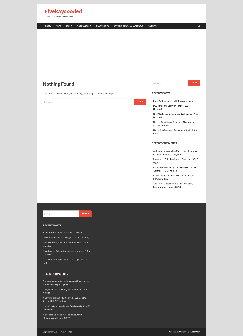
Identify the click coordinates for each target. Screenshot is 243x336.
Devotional (102, 26)
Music (69, 26)
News (58, 26)
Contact (153, 26)
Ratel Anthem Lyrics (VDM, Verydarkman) (173, 101)
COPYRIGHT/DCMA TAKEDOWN (129, 26)
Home (48, 26)
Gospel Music (84, 26)
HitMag (196, 332)
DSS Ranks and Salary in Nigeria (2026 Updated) (66, 237)
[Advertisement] (121, 54)
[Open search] (199, 26)
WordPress (184, 332)
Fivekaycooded (63, 11)
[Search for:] (94, 102)
